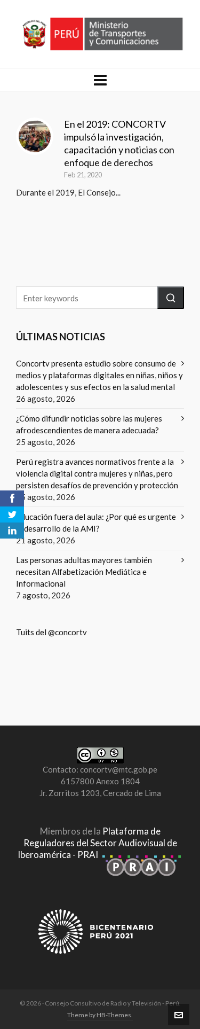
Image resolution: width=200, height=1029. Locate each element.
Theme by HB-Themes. (100, 1015)
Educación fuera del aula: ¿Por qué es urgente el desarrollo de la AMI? (96, 522)
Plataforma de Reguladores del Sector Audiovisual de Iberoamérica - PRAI (97, 842)
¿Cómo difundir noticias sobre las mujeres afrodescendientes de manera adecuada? (89, 424)
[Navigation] (100, 79)
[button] (170, 297)
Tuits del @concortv (51, 632)
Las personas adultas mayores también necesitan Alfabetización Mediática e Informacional (84, 571)
